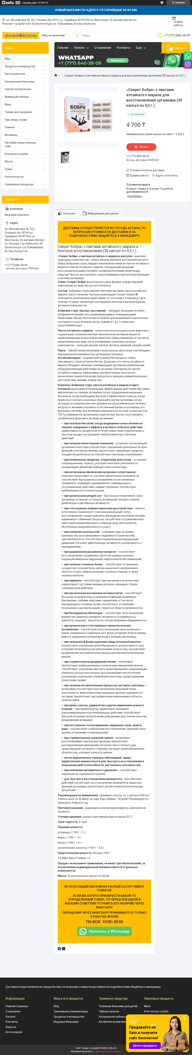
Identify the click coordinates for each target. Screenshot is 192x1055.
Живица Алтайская (17, 96)
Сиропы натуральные (18, 89)
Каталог (79, 47)
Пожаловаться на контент (107, 1051)
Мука (8, 104)
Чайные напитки (109, 1011)
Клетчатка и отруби (156, 1011)
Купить (144, 146)
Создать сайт (29, 2)
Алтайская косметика (112, 1021)
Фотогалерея (14, 1032)
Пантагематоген (15, 73)
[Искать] (77, 36)
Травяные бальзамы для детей (118, 1006)
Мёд (56, 1006)
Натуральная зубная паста (115, 1016)
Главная (62, 47)
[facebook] (59, 949)
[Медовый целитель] (20, 35)
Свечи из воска (14, 176)
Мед (7, 58)
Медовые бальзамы (66, 1021)
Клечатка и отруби (16, 153)
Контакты (123, 47)
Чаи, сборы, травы (16, 119)
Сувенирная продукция (19, 184)
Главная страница (17, 1006)
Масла (9, 161)
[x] (63, 949)
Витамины (11, 134)
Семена (9, 127)
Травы (9, 169)
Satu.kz (112, 1048)
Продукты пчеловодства (20, 66)
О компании (102, 47)
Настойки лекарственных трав (20, 144)
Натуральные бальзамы (19, 81)
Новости (11, 1027)
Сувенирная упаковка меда (71, 1011)
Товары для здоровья (18, 112)
